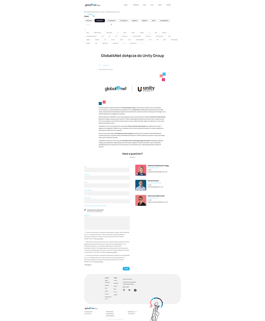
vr (142, 43)
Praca (129, 39)
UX (124, 43)
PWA (150, 39)
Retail (165, 39)
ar (149, 32)
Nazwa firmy (87, 198)
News (153, 20)
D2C (103, 36)
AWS (156, 32)
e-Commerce (111, 20)
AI (117, 32)
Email (85, 182)
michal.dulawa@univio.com (155, 187)
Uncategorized (164, 20)
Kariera (160, 5)
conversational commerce (91, 36)
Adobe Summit (109, 32)
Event (169, 36)
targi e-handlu (115, 43)
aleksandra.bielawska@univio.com (157, 172)
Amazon (133, 32)
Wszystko (89, 20)
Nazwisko (87, 174)
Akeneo (124, 32)
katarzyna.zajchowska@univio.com (158, 202)
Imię (85, 167)
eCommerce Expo (159, 36)
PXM (157, 39)
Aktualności (100, 20)
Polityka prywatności (127, 279)
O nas (151, 5)
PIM (105, 39)
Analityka (142, 32)
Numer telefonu (88, 190)
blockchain (164, 32)
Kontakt (169, 5)
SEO (96, 43)
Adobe (87, 32)
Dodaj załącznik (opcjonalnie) (95, 210)
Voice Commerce (133, 43)
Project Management (140, 39)
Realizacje (136, 5)
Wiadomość (87, 215)
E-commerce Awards (136, 36)
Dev (109, 36)
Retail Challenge (174, 39)
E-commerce (124, 36)
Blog (144, 5)
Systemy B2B (104, 43)
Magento (134, 20)
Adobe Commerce (97, 32)
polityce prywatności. (98, 238)
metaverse (97, 39)
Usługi (125, 5)
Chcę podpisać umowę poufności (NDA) (96, 205)
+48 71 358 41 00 (131, 313)
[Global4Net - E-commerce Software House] (92, 5)
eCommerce (148, 36)
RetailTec (88, 43)
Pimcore (113, 39)
